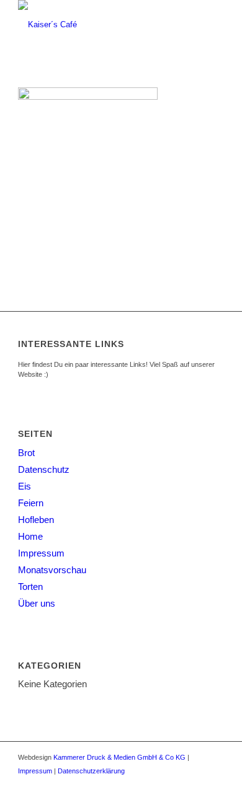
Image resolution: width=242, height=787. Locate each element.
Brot (26, 452)
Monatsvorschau (52, 570)
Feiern (30, 503)
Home (30, 536)
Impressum (41, 553)
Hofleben (36, 519)
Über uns (36, 603)
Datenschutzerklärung (91, 771)
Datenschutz (43, 469)
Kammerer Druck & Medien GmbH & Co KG (119, 757)
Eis (24, 486)
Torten (30, 586)
